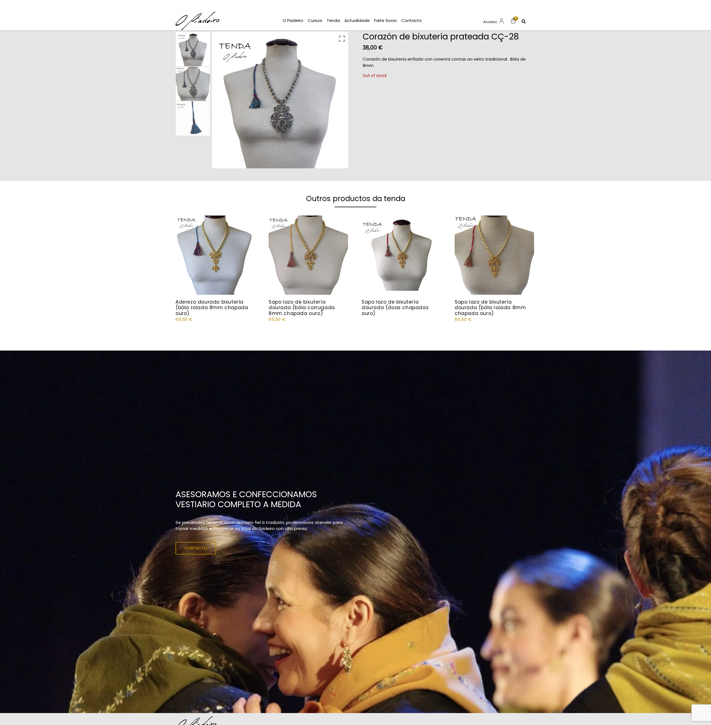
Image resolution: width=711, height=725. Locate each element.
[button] (513, 20)
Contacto (195, 548)
